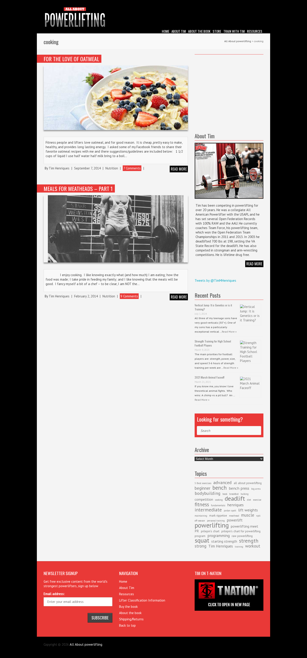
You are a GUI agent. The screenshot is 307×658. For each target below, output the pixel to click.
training (239, 546)
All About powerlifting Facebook (253, 3)
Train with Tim (234, 31)
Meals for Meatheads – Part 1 (78, 188)
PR (197, 531)
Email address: (54, 594)
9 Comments (129, 296)
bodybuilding (207, 493)
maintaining (201, 515)
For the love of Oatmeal (71, 59)
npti (258, 515)
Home (165, 31)
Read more (179, 169)
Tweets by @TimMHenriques (215, 280)
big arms (255, 488)
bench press (239, 488)
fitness (202, 504)
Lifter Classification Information (142, 600)
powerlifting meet (244, 526)
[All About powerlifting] (153, 18)
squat (202, 540)
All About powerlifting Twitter (260, 3)
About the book (199, 31)
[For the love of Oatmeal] (116, 97)
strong (200, 546)
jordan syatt (230, 510)
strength (248, 540)
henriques (235, 504)
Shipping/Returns (131, 619)
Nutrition (111, 168)
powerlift (234, 520)
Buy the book (128, 606)
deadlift (235, 498)
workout (252, 546)
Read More (254, 263)
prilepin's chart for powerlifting (240, 531)
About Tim (178, 31)
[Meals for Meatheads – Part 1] (116, 228)
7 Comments (132, 168)
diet (249, 499)
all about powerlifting (248, 483)
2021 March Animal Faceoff (209, 377)
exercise (257, 499)
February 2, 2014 (86, 296)
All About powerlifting (237, 41)
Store (217, 31)
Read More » (229, 331)
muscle (247, 515)
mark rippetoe (218, 515)
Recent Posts (207, 295)
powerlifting (212, 525)
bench (219, 487)
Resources (254, 31)
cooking (219, 499)
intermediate (208, 510)
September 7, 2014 (87, 168)
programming (218, 535)
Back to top (127, 625)
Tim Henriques (59, 168)
